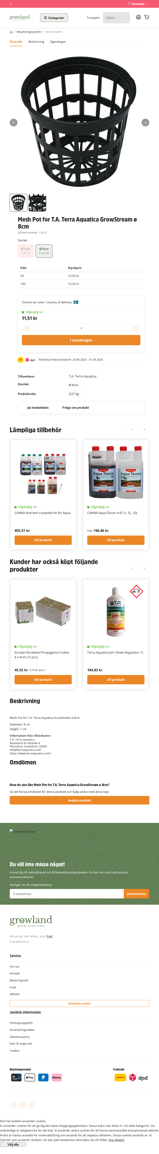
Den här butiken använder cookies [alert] (23, 1121)
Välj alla (13, 1144)
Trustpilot (93, 18)
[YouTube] (23, 1104)
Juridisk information (25, 1012)
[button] (18, 202)
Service (15, 956)
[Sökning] (125, 17)
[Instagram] (31, 1104)
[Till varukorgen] (146, 18)
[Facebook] (14, 1104)
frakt (50, 936)
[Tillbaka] (13, 122)
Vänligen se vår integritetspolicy (31, 885)
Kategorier (56, 18)
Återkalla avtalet (79, 1003)
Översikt (16, 41)
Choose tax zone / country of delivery (47, 302)
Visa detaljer (116, 1140)
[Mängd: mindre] (27, 328)
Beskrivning (36, 41)
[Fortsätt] (145, 122)
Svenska (138, 4)
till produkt (43, 540)
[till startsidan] (22, 17)
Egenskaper (58, 41)
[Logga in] (138, 18)
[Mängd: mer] (135, 328)
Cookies (15, 1050)
